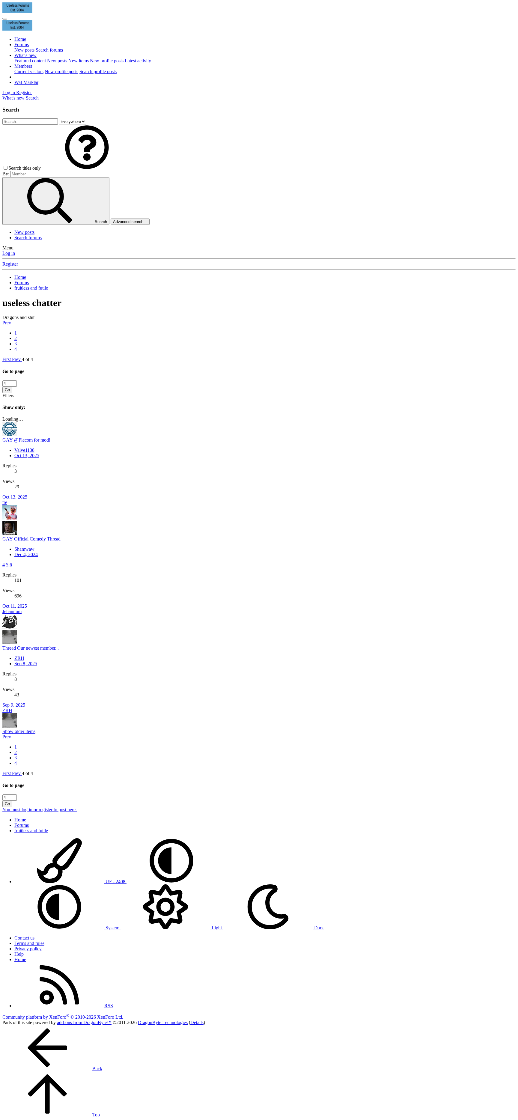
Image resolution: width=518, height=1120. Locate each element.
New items (78, 60)
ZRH (19, 658)
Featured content (30, 60)
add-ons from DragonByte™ (84, 1022)
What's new (25, 55)
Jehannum (12, 611)
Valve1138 (24, 450)
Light (216, 927)
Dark (318, 927)
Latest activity (138, 60)
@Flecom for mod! (32, 439)
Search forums (49, 49)
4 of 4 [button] (27, 359)
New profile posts (107, 60)
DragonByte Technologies (163, 1022)
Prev (6, 322)
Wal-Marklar (26, 82)
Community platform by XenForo (62, 1017)
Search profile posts (98, 71)
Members (23, 66)
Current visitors (28, 71)
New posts (24, 49)
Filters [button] (8, 395)
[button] (87, 168)
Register (10, 264)
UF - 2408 (115, 881)
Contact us (24, 937)
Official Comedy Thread (37, 538)
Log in (8, 253)
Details (197, 1022)
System (112, 927)
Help (19, 954)
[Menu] (4, 18)
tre (4, 502)
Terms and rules (29, 943)
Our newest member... (38, 648)
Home (20, 39)
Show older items (18, 731)
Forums (21, 44)
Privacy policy (28, 948)
